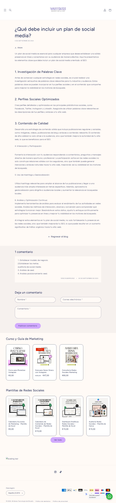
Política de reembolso (43, 501)
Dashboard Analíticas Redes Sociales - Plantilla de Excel (70, 424)
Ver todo (58, 440)
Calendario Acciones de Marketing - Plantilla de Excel (17, 424)
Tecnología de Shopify (25, 501)
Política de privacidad (60, 501)
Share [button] (20, 48)
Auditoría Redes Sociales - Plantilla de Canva (97, 424)
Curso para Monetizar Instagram (16, 371)
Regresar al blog (59, 237)
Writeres (15, 501)
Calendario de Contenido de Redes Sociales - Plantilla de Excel (43, 425)
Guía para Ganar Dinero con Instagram (44, 371)
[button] (5, 10)
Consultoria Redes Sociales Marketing (69, 371)
